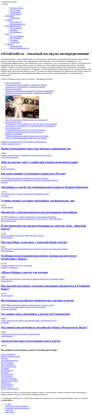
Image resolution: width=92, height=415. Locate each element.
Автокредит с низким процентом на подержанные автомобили (39, 212)
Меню (5, 4)
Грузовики (5, 196)
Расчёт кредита (6, 281)
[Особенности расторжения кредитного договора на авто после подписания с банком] (34, 249)
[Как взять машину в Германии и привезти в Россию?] (27, 178)
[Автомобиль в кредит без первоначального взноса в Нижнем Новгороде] (29, 180)
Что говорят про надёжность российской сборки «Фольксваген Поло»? (44, 327)
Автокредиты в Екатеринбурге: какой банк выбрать (25, 87)
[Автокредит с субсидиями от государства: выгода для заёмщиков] (31, 124)
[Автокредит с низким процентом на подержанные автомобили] (31, 217)
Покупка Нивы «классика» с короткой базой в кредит (34, 242)
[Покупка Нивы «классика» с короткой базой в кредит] (22, 235)
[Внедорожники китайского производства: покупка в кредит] (30, 305)
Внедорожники (7, 237)
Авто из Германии (8, 169)
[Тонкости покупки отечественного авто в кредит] (20, 334)
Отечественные (7, 336)
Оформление (6, 383)
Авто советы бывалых (9, 157)
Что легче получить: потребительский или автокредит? (26, 120)
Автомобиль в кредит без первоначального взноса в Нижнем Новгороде (44, 187)
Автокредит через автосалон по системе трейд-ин (24, 132)
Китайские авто (7, 296)
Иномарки (5, 323)
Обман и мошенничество (10, 144)
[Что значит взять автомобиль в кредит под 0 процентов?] (23, 307)
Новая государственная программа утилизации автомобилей (28, 93)
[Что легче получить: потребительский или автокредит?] (22, 118)
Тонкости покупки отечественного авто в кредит (31, 340)
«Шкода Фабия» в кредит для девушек (24, 272)
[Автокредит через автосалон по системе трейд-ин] (25, 130)
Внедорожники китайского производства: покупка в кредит (37, 300)
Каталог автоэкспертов (10, 389)
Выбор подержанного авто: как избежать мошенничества (36, 148)
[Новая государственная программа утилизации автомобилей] (29, 91)
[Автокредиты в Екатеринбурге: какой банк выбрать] (26, 85)
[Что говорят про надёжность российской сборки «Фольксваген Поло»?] (29, 321)
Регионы (4, 182)
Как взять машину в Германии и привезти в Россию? (33, 173)
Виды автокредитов (13, 83)
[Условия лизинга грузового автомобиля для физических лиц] (25, 194)
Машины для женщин (13, 134)
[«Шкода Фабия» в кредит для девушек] (16, 265)
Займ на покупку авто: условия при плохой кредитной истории (39, 162)
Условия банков (7, 207)
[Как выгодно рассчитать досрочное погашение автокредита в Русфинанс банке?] (32, 279)
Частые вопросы (7, 251)
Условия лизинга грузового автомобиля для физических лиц (37, 200)
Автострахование (7, 364)
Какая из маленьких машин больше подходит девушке (26, 138)
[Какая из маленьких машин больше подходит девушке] (27, 136)
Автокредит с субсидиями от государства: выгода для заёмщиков (30, 126)
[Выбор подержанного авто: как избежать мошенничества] (24, 142)
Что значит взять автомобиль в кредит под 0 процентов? (35, 313)
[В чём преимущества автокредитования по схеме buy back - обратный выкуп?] (31, 219)
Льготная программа (13, 89)
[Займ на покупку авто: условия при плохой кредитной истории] (26, 155)
